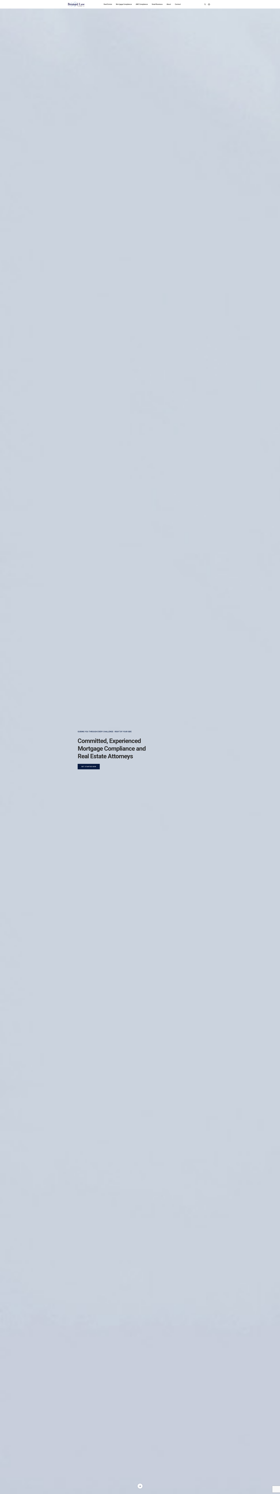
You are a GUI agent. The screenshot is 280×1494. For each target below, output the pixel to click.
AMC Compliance (142, 4)
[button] (89, 766)
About (169, 4)
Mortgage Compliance (124, 4)
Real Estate (108, 4)
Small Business (157, 4)
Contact (178, 4)
